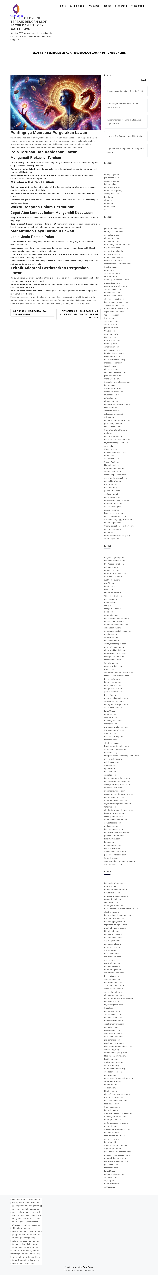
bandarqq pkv (27, 1238)
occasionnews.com (113, 845)
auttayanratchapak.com (115, 644)
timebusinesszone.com (115, 852)
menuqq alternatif (18, 1199)
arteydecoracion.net (113, 414)
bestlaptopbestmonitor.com (117, 420)
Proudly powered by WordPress (79, 1267)
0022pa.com (110, 331)
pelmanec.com (111, 567)
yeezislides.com (111, 902)
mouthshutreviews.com (115, 928)
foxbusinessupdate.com (115, 749)
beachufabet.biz (111, 1133)
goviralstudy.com (112, 491)
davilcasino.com (111, 953)
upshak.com (109, 768)
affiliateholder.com (113, 864)
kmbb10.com (110, 711)
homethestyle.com (112, 969)
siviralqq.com (110, 775)
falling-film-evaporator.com (117, 784)
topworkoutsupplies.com (115, 925)
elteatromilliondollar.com (115, 650)
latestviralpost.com (113, 682)
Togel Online (137, 6)
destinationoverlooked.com (116, 832)
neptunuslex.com (112, 248)
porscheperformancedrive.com (118, 1078)
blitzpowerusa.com (113, 688)
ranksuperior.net (111, 826)
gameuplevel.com (112, 966)
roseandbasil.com (112, 427)
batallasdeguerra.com (114, 353)
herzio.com (109, 586)
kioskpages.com (111, 1104)
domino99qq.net (111, 570)
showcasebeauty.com (114, 299)
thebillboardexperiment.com (117, 1129)
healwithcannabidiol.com (115, 1101)
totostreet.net (110, 950)
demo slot (37, 1215)
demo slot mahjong (113, 187)
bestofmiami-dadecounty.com (118, 915)
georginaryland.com (113, 423)
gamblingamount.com (114, 836)
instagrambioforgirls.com (116, 704)
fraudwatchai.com (112, 957)
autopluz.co (109, 270)
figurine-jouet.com (112, 1148)
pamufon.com (110, 1075)
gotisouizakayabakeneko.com (118, 631)
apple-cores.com (112, 497)
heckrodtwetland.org (113, 436)
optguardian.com (112, 947)
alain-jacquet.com (112, 628)
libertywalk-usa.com (113, 232)
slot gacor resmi (18, 1225)
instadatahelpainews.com (116, 1161)
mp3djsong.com (111, 241)
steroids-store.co (112, 411)
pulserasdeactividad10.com (116, 500)
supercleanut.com (112, 1014)
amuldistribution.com (114, 973)
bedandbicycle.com (113, 1017)
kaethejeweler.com (112, 1120)
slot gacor (25, 1215)
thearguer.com (111, 724)
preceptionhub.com (113, 899)
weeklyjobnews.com (113, 816)
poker (13, 1202)
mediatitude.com (112, 283)
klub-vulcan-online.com (115, 1056)
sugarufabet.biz (111, 1139)
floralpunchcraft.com (114, 730)
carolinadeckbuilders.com (116, 308)
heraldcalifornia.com (113, 1021)
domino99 (23, 1234)
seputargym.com (112, 941)
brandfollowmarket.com (115, 813)
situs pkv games (111, 175)
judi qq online (110, 184)
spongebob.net (111, 637)
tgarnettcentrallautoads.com (117, 264)
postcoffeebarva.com (114, 647)
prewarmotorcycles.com (115, 286)
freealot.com (110, 1008)
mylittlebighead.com (113, 1005)
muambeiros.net (111, 395)
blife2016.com (110, 1091)
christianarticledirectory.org (117, 535)
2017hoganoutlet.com (114, 564)
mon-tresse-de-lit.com (114, 1136)
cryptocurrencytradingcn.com (117, 804)
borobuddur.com (111, 976)
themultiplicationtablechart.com (119, 526)
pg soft (13, 1212)
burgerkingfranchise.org (115, 653)
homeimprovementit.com (115, 890)
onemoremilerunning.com (116, 698)
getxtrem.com (110, 714)
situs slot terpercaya (114, 190)
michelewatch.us (112, 254)
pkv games (34, 1199)
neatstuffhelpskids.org (114, 360)
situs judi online (111, 194)
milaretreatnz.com (112, 340)
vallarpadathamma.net (114, 657)
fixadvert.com (110, 267)
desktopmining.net (112, 507)
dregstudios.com (112, 356)
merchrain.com (111, 1168)
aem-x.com (109, 960)
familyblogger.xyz (112, 1049)
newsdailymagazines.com (116, 896)
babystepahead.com (113, 829)
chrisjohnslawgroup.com (115, 1053)
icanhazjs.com (111, 484)
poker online (23, 1202)
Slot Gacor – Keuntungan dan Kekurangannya (29, 312)
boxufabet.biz (110, 1142)
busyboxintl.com (111, 641)
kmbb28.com (110, 1171)
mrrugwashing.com (113, 759)
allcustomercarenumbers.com (118, 1046)
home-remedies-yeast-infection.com (121, 909)
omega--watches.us (113, 257)
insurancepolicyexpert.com (116, 302)
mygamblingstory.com (114, 557)
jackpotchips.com (112, 1040)
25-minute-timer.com (114, 985)
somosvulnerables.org (114, 1069)
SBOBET (107, 6)
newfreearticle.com (113, 685)
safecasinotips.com (113, 1037)
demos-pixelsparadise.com (116, 280)
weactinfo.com (111, 717)
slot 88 (53, 224)
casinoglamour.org (112, 529)
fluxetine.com (110, 449)
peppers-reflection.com (115, 855)
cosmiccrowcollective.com (116, 625)
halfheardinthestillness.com (117, 439)
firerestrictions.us (112, 388)
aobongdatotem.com (114, 906)
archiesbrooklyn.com (114, 392)
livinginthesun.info (112, 609)
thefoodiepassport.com (115, 475)
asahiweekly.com (112, 1011)
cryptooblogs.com (112, 963)
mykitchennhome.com (114, 468)
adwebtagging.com (113, 823)
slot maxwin (24, 1212)
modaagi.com (110, 344)
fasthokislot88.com (113, 1033)
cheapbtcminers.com (114, 995)
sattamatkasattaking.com (116, 1123)
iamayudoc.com (111, 1001)
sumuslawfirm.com (113, 788)
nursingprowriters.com (114, 791)
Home (63, 6)
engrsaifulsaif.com (113, 992)
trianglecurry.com (112, 1107)
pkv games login (111, 178)
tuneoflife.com (111, 858)
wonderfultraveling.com (115, 372)
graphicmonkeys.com (114, 1024)
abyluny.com (110, 1180)
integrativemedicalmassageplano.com (121, 756)
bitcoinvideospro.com (114, 621)
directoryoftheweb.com (115, 573)
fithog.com (109, 417)
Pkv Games (94, 6)
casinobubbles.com (113, 937)
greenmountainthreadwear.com (118, 794)
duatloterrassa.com (113, 1072)
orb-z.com (109, 669)
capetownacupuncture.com (116, 618)
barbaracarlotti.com (113, 503)
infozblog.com (111, 398)
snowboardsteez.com (114, 701)
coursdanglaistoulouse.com (117, 244)
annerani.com (110, 324)
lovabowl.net (110, 886)
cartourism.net (111, 494)
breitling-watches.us (113, 260)
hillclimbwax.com (112, 839)
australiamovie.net (112, 235)
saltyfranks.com (111, 321)
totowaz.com (110, 807)
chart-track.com (111, 369)
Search (107, 75)
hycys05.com (110, 695)
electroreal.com (111, 912)
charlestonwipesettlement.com (118, 810)
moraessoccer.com (113, 363)
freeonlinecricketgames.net (117, 382)
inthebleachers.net (112, 510)
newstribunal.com (112, 893)
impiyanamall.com (112, 944)
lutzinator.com (111, 1085)
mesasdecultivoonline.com (116, 676)
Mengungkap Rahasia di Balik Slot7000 (125, 91)
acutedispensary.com (114, 797)
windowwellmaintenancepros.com (119, 861)
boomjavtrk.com (111, 1184)
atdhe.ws (108, 433)
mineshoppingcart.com (114, 921)
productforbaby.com (113, 666)
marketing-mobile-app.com (116, 727)
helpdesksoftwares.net (114, 883)
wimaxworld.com (112, 379)
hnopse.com (110, 842)
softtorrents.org (111, 1065)
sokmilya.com (110, 1177)
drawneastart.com (112, 1030)
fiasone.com (110, 733)
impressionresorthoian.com (117, 778)
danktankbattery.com (114, 736)
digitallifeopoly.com (113, 934)
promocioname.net (113, 376)
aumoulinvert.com (112, 471)
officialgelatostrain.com (115, 1117)
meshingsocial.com (113, 720)
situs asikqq (109, 206)
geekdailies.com (111, 1164)
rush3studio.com (112, 580)
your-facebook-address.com (117, 1152)
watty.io (107, 605)
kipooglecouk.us (111, 465)
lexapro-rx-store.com (114, 513)
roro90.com (109, 583)
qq (105, 210)
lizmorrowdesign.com (114, 1097)
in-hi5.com (109, 589)
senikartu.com (110, 599)
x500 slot (14, 1215)
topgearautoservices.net (115, 1145)
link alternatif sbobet (28, 1247)
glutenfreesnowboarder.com (117, 1094)
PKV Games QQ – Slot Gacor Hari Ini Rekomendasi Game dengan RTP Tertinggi (79, 314)
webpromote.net (111, 408)
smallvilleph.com (112, 347)
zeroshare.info (111, 334)
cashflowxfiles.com (113, 708)
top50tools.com (111, 315)
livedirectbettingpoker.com (116, 746)
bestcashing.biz (111, 385)
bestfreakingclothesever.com (117, 781)
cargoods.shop (111, 615)
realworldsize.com (112, 660)
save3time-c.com (112, 273)
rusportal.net (110, 602)
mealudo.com (110, 740)
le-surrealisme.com (113, 296)
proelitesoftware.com (114, 1043)
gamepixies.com (111, 1027)
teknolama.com (111, 663)
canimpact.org (111, 487)
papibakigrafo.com (112, 481)
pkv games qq (21, 1206)
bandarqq (108, 197)
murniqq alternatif (30, 1254)
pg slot (35, 1212)
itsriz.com (109, 612)
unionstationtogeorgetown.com (118, 998)
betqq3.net (109, 455)
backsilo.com (110, 772)
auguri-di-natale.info (113, 251)
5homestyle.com (112, 539)
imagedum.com (111, 1110)
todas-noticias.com (113, 596)
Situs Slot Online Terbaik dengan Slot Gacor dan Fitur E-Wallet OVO (28, 23)
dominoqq (108, 203)
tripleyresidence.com (114, 1062)
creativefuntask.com (113, 989)
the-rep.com (110, 318)
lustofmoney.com (112, 848)
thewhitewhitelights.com (115, 430)
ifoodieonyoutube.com (114, 918)
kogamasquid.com (112, 523)
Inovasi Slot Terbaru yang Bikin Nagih (125, 136)
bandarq (18, 1228)
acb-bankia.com (111, 762)
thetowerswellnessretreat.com (118, 1113)
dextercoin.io (110, 532)
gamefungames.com (113, 982)
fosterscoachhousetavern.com (118, 672)
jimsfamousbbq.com (113, 228)
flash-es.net (110, 765)
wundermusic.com (112, 979)
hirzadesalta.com (112, 931)
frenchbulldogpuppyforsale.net (118, 519)
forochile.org (110, 366)
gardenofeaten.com (113, 692)
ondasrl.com (110, 1088)
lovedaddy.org (110, 752)
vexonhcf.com (110, 276)
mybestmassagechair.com (116, 443)
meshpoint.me (110, 634)
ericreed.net (109, 446)
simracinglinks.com (113, 289)
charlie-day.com (111, 743)
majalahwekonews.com (115, 561)
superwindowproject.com (116, 478)
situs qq (108, 200)
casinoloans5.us (111, 459)
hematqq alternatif (19, 1257)
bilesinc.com (110, 337)
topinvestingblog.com (114, 312)
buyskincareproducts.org (115, 516)
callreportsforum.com (114, 1174)
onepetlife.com (111, 1126)
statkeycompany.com (114, 305)
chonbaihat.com (111, 401)
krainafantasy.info (112, 593)
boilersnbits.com (112, 679)
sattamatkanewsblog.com (116, 800)
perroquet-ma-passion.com (117, 1155)
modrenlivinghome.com (115, 1158)
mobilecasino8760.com (115, 452)
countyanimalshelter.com (116, 820)
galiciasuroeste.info (113, 350)
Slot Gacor (121, 6)
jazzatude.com (111, 328)
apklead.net (109, 1187)
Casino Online (77, 6)
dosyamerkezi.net (112, 292)
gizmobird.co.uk (111, 238)
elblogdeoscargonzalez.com (117, 404)
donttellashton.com (113, 577)
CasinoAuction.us (112, 462)
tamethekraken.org (113, 1081)
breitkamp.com (111, 1059)
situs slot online (17, 1244)
